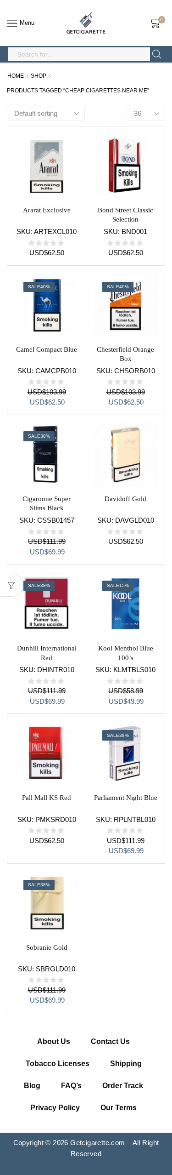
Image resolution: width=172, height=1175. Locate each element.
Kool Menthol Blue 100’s (125, 653)
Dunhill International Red (47, 653)
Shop (38, 76)
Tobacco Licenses (57, 1063)
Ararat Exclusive (47, 210)
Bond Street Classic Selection (125, 214)
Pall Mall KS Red (46, 797)
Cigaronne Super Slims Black (46, 503)
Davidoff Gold (125, 498)
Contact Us (110, 1041)
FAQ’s (71, 1085)
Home (15, 76)
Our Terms (118, 1108)
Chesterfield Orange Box (125, 354)
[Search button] (157, 54)
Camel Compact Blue (46, 349)
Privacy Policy (55, 1108)
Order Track (122, 1085)
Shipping (126, 1063)
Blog (32, 1085)
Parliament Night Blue (125, 797)
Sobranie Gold (46, 947)
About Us (53, 1041)
